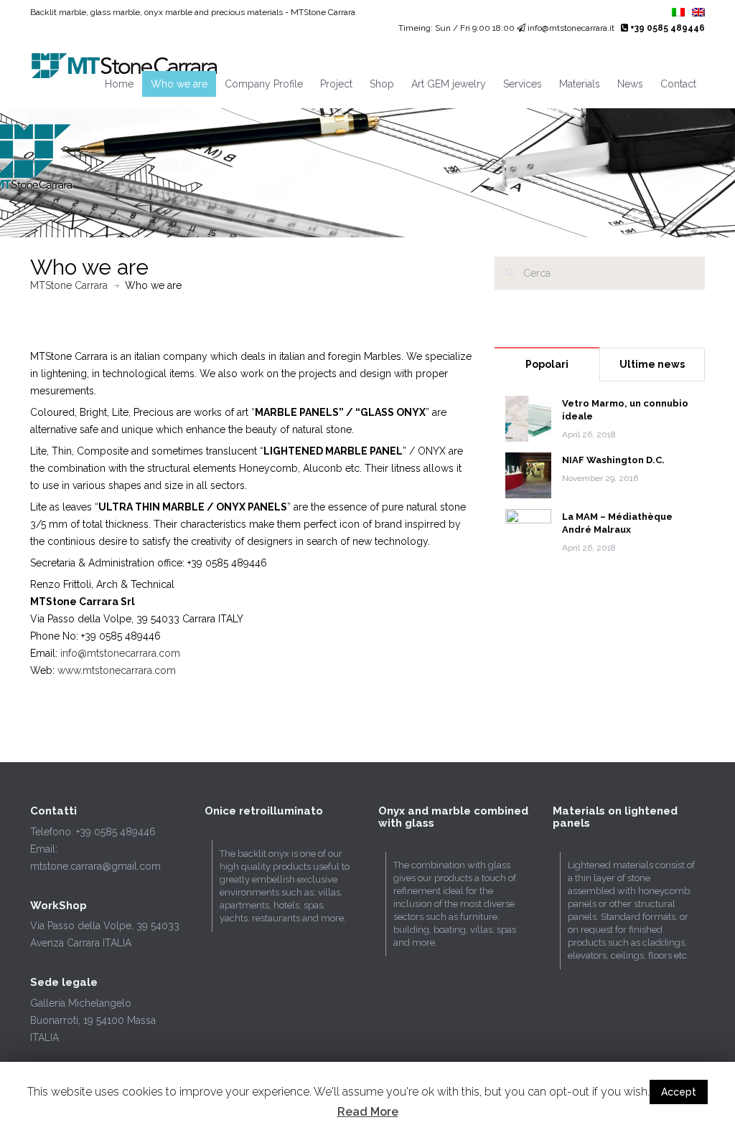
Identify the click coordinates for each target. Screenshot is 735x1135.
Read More (367, 1112)
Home (119, 84)
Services (522, 84)
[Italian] (678, 13)
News (630, 84)
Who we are (179, 84)
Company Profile (264, 84)
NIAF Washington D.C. (613, 460)
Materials (579, 84)
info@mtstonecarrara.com (120, 653)
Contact (678, 84)
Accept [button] (678, 1092)
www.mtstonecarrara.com (116, 670)
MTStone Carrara (69, 285)
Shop (382, 84)
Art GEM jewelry (448, 84)
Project (336, 84)
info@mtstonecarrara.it (571, 28)
